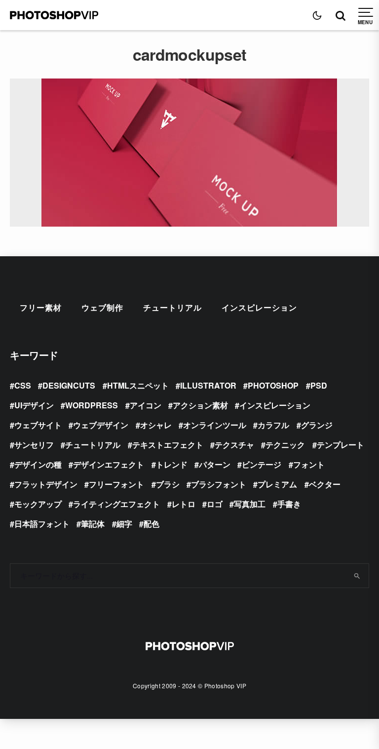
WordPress (91, 405)
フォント (309, 464)
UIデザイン (34, 405)
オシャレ (156, 425)
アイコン (145, 405)
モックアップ (38, 504)
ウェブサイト (38, 425)
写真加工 (249, 504)
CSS (22, 385)
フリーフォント (116, 484)
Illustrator (208, 385)
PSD (318, 385)
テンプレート (340, 444)
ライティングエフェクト (116, 504)
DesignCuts (68, 385)
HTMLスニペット (138, 385)
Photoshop (273, 385)
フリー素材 (41, 307)
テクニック (285, 444)
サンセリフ (34, 444)
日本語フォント (42, 523)
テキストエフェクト (167, 444)
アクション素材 (200, 405)
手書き (289, 504)
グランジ (317, 425)
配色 (151, 523)
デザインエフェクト (108, 464)
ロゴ (215, 504)
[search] (357, 576)
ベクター (325, 484)
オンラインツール (214, 425)
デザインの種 (38, 464)
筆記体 (93, 523)
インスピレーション (259, 307)
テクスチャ (234, 444)
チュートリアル (172, 307)
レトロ (183, 504)
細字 (124, 523)
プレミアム (277, 484)
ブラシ (168, 484)
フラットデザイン (45, 484)
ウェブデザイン (100, 425)
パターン (214, 464)
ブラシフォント (218, 484)
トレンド (172, 464)
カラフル (273, 425)
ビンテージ (261, 464)
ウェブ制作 (102, 307)
